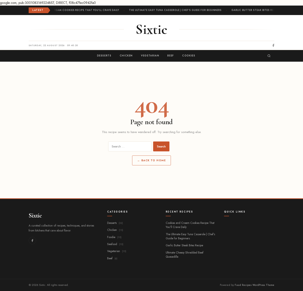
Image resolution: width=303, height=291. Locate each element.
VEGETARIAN (150, 55)
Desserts (115, 223)
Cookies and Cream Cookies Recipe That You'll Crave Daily (76, 10)
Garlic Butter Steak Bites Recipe (255, 10)
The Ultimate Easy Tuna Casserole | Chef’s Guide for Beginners (190, 236)
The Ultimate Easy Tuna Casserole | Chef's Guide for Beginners (174, 10)
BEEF (170, 55)
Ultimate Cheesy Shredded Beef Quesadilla (184, 254)
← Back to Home (151, 160)
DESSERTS (104, 55)
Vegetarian (116, 251)
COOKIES (188, 55)
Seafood (115, 244)
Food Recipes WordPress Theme (254, 285)
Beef (112, 258)
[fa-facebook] (273, 45)
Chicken (115, 230)
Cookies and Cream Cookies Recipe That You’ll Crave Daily (190, 225)
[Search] (269, 56)
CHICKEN (126, 55)
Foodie (114, 237)
